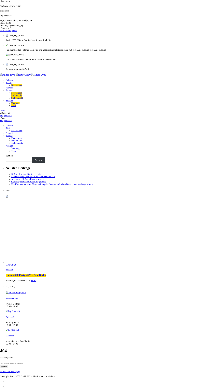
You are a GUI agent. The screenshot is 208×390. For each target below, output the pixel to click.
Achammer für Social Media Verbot (27, 179)
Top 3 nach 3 (10, 317)
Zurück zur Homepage (10, 371)
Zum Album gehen (8, 30)
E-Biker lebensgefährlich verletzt (26, 174)
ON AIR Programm (12, 298)
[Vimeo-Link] (23, 74)
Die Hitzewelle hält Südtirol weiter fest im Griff (33, 176)
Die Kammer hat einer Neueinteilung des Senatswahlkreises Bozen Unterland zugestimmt (52, 184)
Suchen (9, 156)
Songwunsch (6, 115)
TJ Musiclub (10, 336)
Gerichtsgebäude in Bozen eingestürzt (28, 182)
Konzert (9, 270)
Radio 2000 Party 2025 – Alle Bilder (26, 275)
